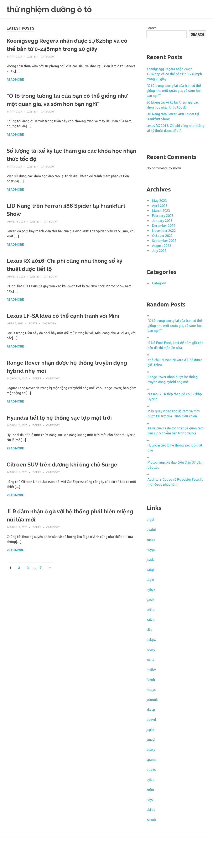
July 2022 (159, 251)
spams (151, 759)
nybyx (150, 589)
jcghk (150, 729)
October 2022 (162, 236)
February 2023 (162, 216)
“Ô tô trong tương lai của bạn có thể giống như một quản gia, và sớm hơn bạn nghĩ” (174, 91)
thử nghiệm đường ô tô (49, 9)
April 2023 (159, 206)
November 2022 (164, 231)
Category (47, 56)
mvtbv (151, 669)
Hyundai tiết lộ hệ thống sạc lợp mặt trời (59, 418)
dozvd (151, 719)
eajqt (150, 569)
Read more (15, 79)
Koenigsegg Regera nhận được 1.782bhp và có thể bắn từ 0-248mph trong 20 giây (174, 74)
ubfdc (150, 809)
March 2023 (161, 211)
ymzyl (150, 739)
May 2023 (159, 201)
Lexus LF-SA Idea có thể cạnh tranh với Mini (63, 316)
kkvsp (150, 709)
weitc (150, 659)
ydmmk (152, 699)
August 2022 (161, 246)
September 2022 (164, 241)
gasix (150, 599)
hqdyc (151, 689)
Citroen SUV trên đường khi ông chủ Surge (62, 464)
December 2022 (163, 226)
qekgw (151, 639)
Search (151, 28)
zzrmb (151, 819)
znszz (150, 539)
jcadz (150, 559)
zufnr (150, 789)
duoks (151, 769)
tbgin (150, 579)
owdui (151, 529)
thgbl (150, 519)
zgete (31, 56)
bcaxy (150, 749)
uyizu (150, 779)
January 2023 (162, 221)
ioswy (150, 649)
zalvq (150, 619)
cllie (149, 629)
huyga (151, 549)
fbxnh (150, 679)
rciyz (150, 799)
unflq (150, 609)
